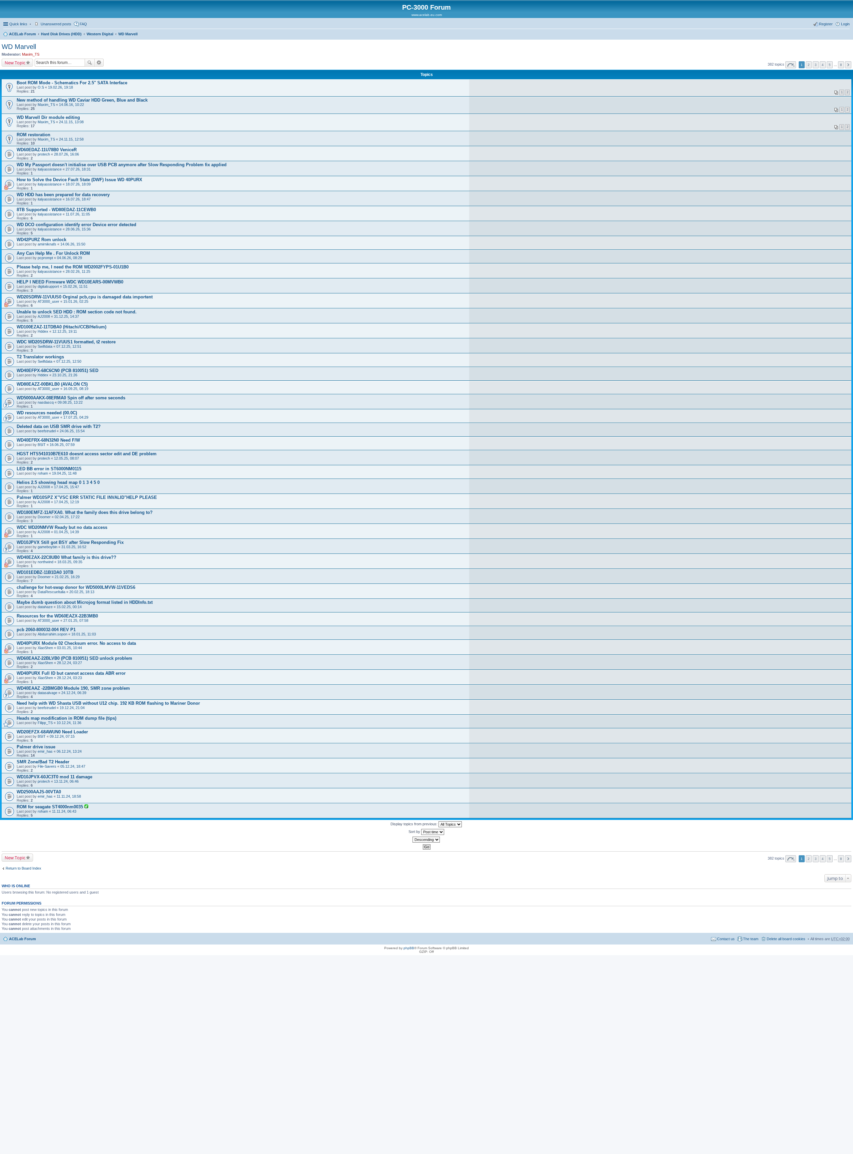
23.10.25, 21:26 (64, 375)
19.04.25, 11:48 (64, 473)
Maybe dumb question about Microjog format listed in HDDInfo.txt (85, 602)
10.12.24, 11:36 (69, 723)
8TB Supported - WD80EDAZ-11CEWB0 (56, 209)
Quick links (18, 24)
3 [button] (816, 65)
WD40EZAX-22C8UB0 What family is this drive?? (66, 557)
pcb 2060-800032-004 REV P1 (46, 629)
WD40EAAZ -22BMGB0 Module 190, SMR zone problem (73, 688)
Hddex (43, 331)
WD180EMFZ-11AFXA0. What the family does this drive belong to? (85, 512)
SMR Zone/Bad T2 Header (43, 761)
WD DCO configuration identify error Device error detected (76, 224)
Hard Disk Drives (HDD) (61, 34)
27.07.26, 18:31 (78, 169)
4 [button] (823, 65)
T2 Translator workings (40, 356)
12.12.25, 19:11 (64, 331)
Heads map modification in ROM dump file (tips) (66, 718)
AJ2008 (44, 316)
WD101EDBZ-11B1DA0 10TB (45, 572)
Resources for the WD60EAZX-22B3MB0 (57, 615)
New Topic (15, 63)
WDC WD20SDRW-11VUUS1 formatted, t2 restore (66, 341)
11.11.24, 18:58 (69, 796)
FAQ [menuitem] (83, 24)
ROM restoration (33, 134)
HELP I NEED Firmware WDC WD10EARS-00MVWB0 (70, 281)
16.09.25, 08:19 (75, 389)
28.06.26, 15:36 (78, 229)
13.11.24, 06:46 (66, 781)
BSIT (42, 445)
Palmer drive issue (36, 746)
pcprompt (45, 258)
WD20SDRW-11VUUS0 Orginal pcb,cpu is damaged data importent (85, 296)
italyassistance (50, 169)
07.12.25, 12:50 (68, 361)
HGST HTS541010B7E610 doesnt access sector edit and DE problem (87, 453)
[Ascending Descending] (426, 840)
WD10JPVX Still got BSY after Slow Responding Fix (70, 542)
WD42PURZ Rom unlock (41, 239)
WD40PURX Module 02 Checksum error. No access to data (76, 643)
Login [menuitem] (845, 24)
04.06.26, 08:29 (69, 258)
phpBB (409, 948)
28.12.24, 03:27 (69, 663)
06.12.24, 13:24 (69, 751)
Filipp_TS (45, 723)
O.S (41, 87)
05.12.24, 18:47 (72, 766)
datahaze (45, 607)
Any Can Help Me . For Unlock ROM (53, 253)
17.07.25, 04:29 (75, 417)
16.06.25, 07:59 (62, 445)
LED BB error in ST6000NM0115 (49, 468)
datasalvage (47, 693)
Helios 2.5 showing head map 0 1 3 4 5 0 (58, 482)
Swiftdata (45, 346)
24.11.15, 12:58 (71, 139)
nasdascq (46, 402)
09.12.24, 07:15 (62, 736)
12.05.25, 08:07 (66, 458)
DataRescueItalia (51, 592)
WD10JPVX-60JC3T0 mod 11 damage (54, 776)
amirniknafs (47, 244)
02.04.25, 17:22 (67, 517)
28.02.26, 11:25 (78, 271)
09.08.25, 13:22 (70, 402)
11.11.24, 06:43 (64, 811)
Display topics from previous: (414, 824)
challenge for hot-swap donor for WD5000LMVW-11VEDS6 (76, 587)
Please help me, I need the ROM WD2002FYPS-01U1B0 (73, 266)
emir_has (45, 751)
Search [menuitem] (847, 34)
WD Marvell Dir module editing (48, 117)
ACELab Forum (22, 34)
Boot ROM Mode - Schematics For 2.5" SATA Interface (72, 82)
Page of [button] (790, 64)
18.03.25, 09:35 (69, 562)
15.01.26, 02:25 (75, 301)
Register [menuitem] (826, 24)
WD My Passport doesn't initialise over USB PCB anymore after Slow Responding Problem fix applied (122, 164)
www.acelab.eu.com (427, 15)
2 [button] (809, 65)
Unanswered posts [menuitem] (56, 24)
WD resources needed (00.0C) (47, 412)
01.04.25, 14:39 (66, 532)
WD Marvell (128, 34)
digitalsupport (48, 286)
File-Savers (47, 766)
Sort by (415, 832)
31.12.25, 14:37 (66, 316)
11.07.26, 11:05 (78, 214)
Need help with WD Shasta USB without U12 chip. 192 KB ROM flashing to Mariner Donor (108, 703)
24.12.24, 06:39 (73, 693)
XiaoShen (45, 648)
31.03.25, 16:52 (73, 547)
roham (43, 473)
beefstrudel (47, 431)
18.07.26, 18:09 (78, 184)
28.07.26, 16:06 (66, 154)
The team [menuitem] (750, 939)
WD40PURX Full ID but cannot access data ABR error (71, 673)
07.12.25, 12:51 (68, 346)
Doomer (44, 517)
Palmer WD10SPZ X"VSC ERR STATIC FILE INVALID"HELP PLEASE (87, 497)
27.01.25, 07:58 (75, 620)
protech (44, 154)
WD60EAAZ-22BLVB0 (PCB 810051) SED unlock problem (74, 658)
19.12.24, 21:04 (72, 708)
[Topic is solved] (86, 807)
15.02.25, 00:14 (69, 607)
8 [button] (841, 65)
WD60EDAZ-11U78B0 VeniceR (47, 149)
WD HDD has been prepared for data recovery (63, 194)
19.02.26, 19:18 (60, 87)
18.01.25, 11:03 (83, 634)
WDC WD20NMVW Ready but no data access (62, 527)
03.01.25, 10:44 (69, 648)
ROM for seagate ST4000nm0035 (50, 806)
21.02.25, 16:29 (67, 577)
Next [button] (848, 64)
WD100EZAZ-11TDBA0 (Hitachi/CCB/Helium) (61, 326)
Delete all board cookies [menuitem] (786, 939)
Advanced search (99, 63)
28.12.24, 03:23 (69, 678)
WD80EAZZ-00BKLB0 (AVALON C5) (52, 384)
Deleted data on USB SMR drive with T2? (59, 426)
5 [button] (830, 65)
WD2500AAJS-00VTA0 (39, 791)
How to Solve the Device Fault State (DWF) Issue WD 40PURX (79, 179)
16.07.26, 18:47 (78, 199)
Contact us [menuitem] (726, 939)
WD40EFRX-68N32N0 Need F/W (48, 440)
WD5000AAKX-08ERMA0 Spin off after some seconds (71, 397)
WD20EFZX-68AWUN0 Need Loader (52, 731)
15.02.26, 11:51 (75, 286)
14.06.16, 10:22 (71, 105)
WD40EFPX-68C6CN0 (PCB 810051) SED (57, 370)
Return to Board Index (23, 868)
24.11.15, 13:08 (71, 122)
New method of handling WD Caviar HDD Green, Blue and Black (82, 100)
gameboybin (47, 547)
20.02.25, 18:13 (81, 592)
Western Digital (100, 34)
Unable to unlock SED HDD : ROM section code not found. (77, 311)
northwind (45, 562)
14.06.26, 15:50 (72, 244)
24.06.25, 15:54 (72, 431)
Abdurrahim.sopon (52, 634)
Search (90, 63)
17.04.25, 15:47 (66, 487)
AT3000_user (48, 301)
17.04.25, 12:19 (66, 502)
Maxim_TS (30, 54)
